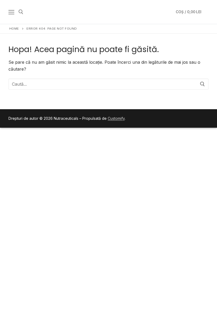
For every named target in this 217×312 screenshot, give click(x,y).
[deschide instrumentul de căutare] (21, 12)
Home (14, 28)
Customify (116, 118)
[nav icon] (11, 11)
